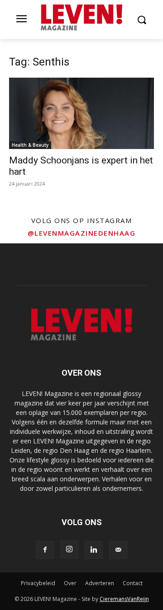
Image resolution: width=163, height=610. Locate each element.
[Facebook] (45, 550)
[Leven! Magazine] (81, 17)
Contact (133, 583)
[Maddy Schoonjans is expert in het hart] (81, 113)
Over (70, 583)
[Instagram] (69, 549)
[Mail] (118, 550)
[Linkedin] (94, 550)
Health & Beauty (30, 145)
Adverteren (99, 583)
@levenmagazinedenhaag (82, 232)
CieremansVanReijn (124, 599)
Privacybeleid (38, 583)
